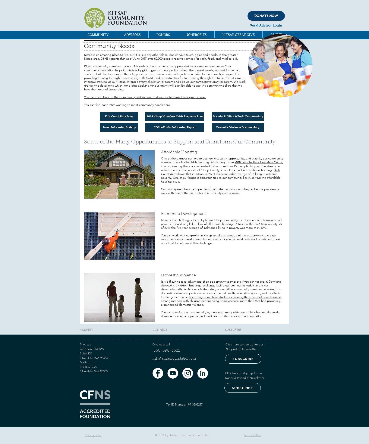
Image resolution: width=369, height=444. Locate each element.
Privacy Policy (93, 435)
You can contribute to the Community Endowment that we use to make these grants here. (145, 97)
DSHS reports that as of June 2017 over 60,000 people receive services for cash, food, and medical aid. (169, 58)
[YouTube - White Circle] (172, 373)
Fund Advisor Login (266, 25)
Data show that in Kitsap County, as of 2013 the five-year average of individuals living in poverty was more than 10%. (221, 226)
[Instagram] (187, 373)
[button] (98, 34)
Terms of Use (252, 435)
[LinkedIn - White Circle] (202, 373)
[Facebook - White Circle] (157, 373)
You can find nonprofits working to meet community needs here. (128, 105)
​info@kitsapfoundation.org (174, 358)
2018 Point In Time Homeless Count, (259, 162)
